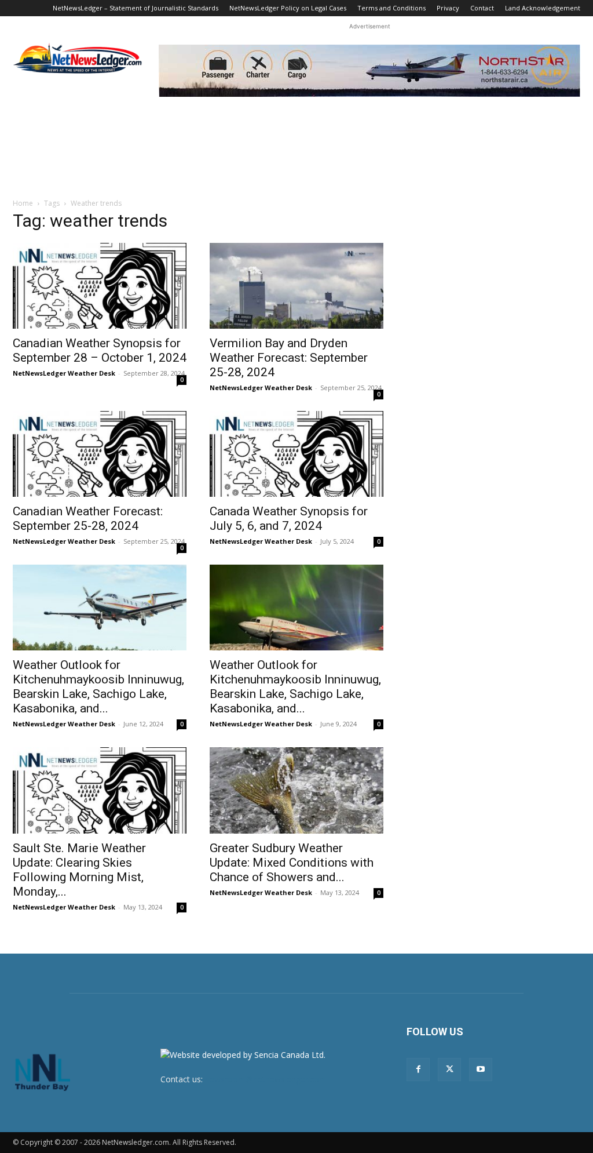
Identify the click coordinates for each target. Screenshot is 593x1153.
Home (23, 203)
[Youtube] (480, 1069)
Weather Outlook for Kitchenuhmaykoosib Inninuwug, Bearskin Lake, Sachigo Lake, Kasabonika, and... (98, 686)
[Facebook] (418, 1069)
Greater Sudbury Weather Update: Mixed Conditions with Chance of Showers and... (292, 862)
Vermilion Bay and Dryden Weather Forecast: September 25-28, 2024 (289, 357)
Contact (482, 7)
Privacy (448, 7)
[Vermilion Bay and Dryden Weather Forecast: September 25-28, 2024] (296, 286)
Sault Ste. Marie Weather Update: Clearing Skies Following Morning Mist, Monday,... (79, 870)
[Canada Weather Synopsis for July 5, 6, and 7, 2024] (296, 454)
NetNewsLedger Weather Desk (64, 373)
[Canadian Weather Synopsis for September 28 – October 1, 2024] (99, 286)
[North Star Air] (369, 71)
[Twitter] (449, 1069)
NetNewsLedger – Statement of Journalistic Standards (135, 7)
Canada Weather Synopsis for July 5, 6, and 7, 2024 (289, 518)
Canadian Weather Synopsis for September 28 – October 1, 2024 (99, 350)
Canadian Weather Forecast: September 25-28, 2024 (88, 518)
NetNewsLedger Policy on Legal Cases (287, 7)
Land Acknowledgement (542, 7)
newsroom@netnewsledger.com (266, 1079)
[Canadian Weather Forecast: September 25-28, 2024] (99, 454)
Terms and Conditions (391, 7)
